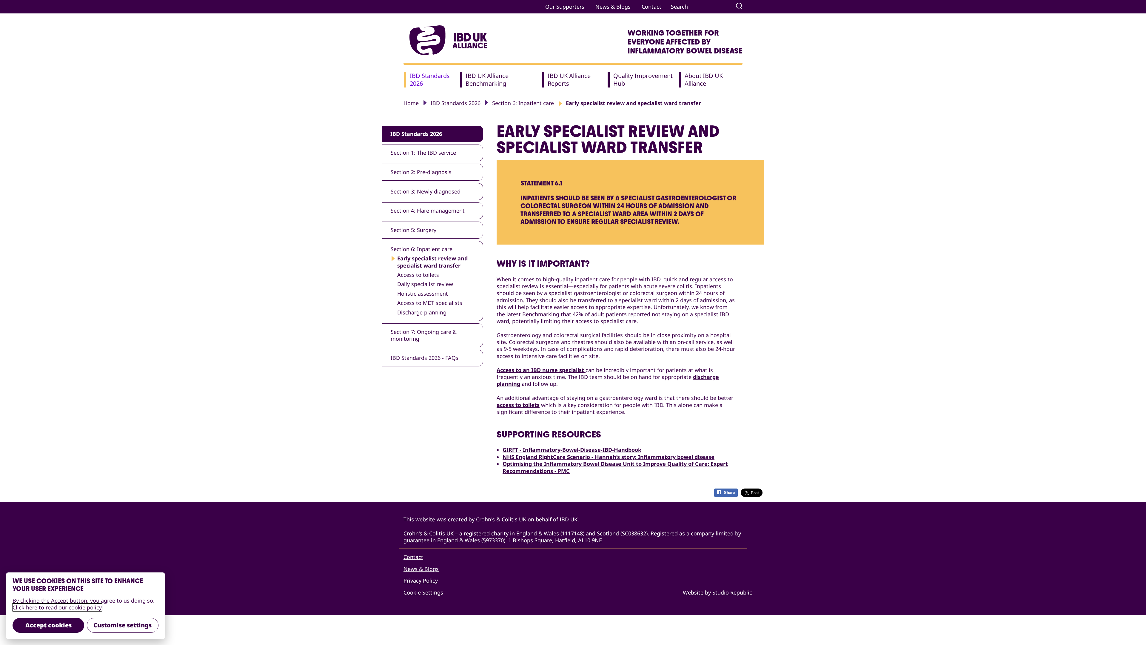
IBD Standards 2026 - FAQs (424, 357)
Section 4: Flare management (428, 210)
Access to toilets (418, 274)
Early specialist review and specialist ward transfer (432, 262)
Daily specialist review (425, 284)
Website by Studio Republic (717, 592)
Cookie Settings (423, 592)
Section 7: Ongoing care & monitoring (424, 335)
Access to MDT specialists (429, 303)
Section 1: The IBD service (423, 152)
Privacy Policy (420, 580)
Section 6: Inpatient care (523, 103)
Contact (651, 6)
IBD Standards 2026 (455, 103)
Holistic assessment (422, 293)
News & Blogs (613, 6)
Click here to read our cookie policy (57, 607)
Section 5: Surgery (413, 230)
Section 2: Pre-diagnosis (421, 172)
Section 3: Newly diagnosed (425, 191)
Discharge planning (421, 312)
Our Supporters (564, 6)
